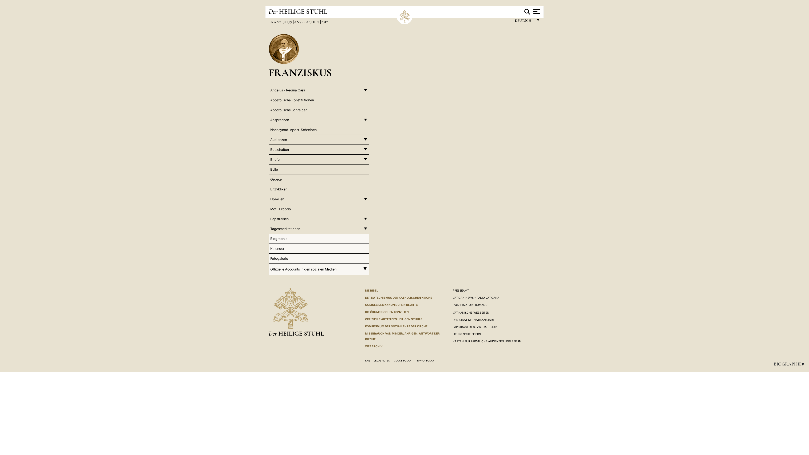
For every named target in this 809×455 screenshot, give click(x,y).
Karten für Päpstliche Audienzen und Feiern (487, 341)
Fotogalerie (279, 258)
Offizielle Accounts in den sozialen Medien (303, 269)
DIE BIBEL (371, 290)
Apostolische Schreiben (288, 110)
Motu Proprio (280, 209)
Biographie (790, 364)
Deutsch (524, 21)
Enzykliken (278, 189)
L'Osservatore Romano (470, 304)
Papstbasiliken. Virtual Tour (475, 327)
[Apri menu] (536, 11)
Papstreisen (279, 219)
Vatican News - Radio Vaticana (476, 297)
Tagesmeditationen (285, 229)
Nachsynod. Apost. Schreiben (293, 130)
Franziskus (281, 22)
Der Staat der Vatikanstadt (473, 319)
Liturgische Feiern (467, 334)
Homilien (277, 199)
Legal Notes (382, 360)
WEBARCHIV (374, 346)
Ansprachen (307, 22)
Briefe (275, 159)
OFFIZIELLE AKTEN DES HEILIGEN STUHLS (393, 319)
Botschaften (279, 149)
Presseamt (461, 290)
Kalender (277, 248)
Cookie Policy (402, 360)
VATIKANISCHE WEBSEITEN (471, 312)
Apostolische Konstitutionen (292, 100)
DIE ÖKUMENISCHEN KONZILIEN (387, 312)
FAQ (367, 360)
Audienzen (278, 140)
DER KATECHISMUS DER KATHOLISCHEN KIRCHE (398, 297)
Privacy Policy (425, 360)
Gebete (276, 179)
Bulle (274, 169)
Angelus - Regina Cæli (287, 90)
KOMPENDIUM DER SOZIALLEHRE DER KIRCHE (396, 326)
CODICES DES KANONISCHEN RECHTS (391, 304)
